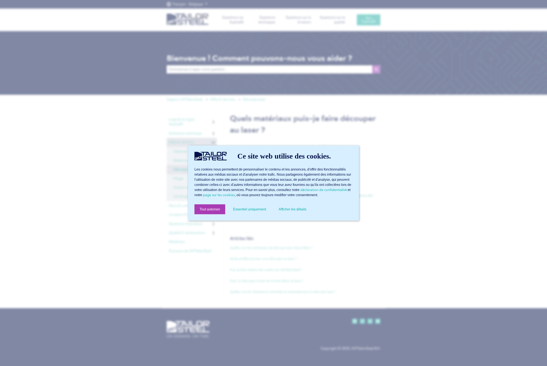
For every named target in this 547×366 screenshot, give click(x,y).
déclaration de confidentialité (323, 190)
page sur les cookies (219, 195)
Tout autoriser (210, 209)
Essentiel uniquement (249, 209)
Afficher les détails (292, 209)
